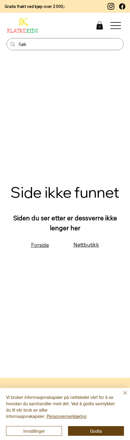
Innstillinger (34, 431)
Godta (96, 431)
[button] (99, 25)
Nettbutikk (86, 244)
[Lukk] (121, 396)
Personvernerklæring (66, 416)
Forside (40, 245)
